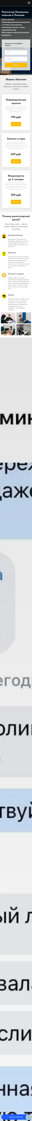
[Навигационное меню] (29, 3)
